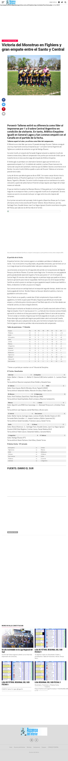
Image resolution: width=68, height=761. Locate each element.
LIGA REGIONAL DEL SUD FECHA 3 (48, 682)
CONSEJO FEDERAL (53, 747)
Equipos (44, 747)
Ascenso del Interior (19, 747)
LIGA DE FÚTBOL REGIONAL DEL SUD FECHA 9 (48, 650)
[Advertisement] (34, 24)
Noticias (29, 747)
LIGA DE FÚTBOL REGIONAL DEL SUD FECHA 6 (15, 683)
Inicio (10, 747)
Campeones (36, 747)
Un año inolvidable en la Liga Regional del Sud (17, 650)
